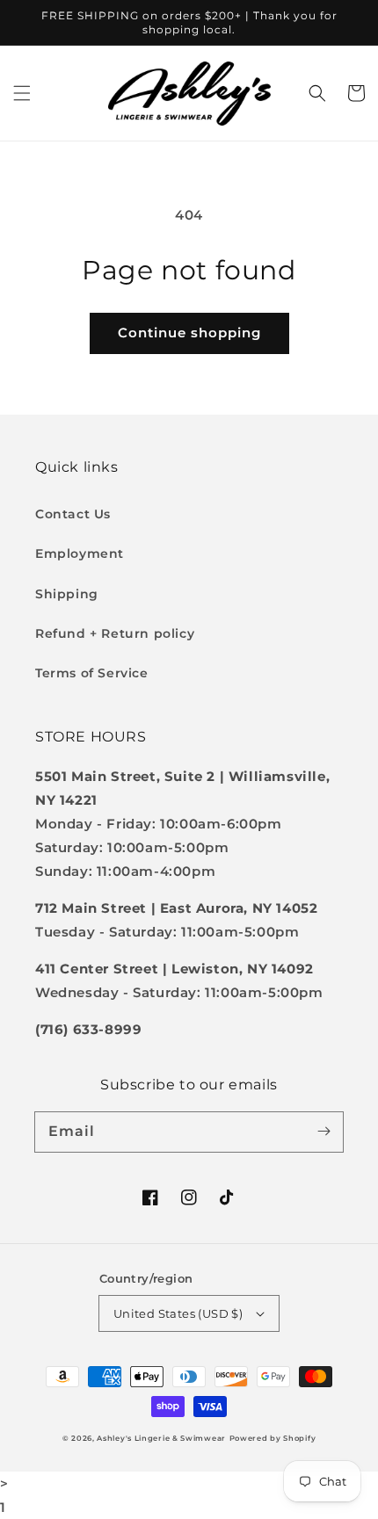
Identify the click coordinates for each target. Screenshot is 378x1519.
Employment (79, 553)
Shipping (66, 594)
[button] (22, 93)
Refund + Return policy (114, 633)
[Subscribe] (323, 1131)
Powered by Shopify (272, 1438)
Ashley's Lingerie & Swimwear (161, 1438)
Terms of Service (92, 673)
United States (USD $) (178, 1313)
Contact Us (73, 514)
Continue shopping (189, 332)
